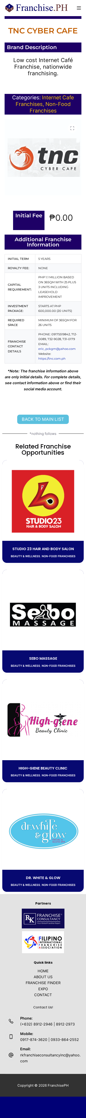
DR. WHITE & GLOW (43, 877)
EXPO (43, 989)
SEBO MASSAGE (43, 658)
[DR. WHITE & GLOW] (43, 829)
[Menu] (79, 8)
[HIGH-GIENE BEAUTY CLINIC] (43, 719)
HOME (43, 971)
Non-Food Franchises (50, 107)
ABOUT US (43, 977)
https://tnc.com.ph (52, 358)
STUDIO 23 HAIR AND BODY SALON (43, 548)
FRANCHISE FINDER (43, 982)
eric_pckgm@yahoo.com (57, 349)
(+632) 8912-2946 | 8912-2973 (47, 1024)
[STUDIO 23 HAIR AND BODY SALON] (43, 500)
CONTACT (43, 995)
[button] (72, 128)
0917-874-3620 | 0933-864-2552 (49, 1039)
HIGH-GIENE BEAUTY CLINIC (43, 768)
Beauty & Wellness (25, 556)
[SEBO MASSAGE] (43, 610)
